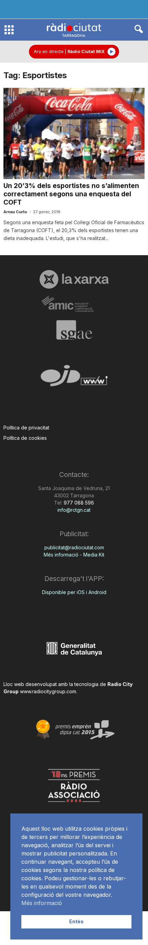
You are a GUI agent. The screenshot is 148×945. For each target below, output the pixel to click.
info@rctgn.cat (74, 510)
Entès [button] (76, 921)
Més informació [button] (41, 903)
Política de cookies (25, 438)
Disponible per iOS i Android (74, 592)
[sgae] (74, 330)
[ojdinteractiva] (74, 378)
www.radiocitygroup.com (48, 691)
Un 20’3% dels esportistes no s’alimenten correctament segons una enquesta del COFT (71, 194)
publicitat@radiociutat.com (74, 547)
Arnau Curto (15, 211)
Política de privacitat (26, 427)
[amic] (74, 304)
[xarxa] (74, 279)
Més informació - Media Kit (74, 555)
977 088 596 (78, 503)
